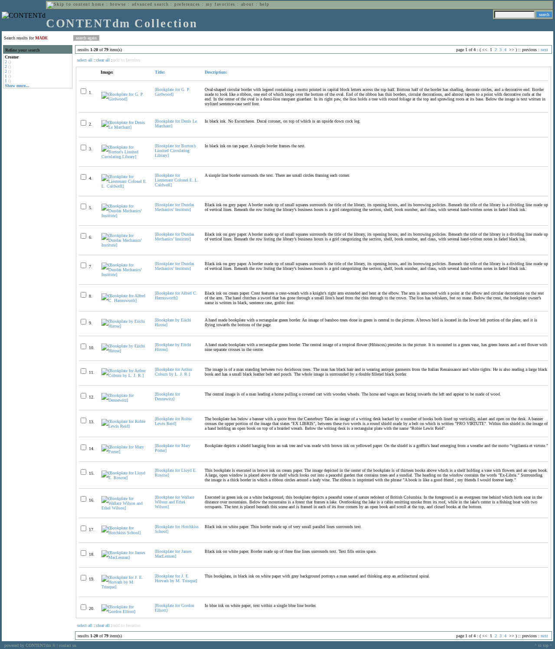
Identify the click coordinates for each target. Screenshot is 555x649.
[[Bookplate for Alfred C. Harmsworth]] (124, 300)
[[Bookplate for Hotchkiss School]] (124, 532)
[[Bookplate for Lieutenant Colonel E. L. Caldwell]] (124, 186)
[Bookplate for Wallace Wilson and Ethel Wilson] (174, 502)
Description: (216, 72)
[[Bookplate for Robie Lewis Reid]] (124, 426)
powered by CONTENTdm (30, 645)
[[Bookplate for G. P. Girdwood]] (124, 99)
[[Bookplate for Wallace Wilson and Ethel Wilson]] (124, 508)
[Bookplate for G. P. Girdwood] (172, 92)
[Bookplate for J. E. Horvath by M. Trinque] (176, 578)
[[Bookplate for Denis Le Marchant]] (124, 127)
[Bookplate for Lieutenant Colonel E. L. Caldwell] (177, 180)
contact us (67, 645)
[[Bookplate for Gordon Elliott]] (124, 611)
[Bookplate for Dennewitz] (167, 396)
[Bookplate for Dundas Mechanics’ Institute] (174, 207)
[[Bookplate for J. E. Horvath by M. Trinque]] (124, 586)
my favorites (220, 4)
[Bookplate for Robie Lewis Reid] (173, 421)
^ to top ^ (543, 645)
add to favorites (127, 60)
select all (84, 60)
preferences (187, 4)
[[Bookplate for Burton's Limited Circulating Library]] (124, 156)
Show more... (17, 85)
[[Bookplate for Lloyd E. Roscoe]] (124, 477)
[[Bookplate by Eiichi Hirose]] (124, 326)
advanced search (150, 4)
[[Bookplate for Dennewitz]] (124, 400)
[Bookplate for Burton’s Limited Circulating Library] (175, 150)
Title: (160, 72)
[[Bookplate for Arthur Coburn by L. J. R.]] (124, 375)
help (265, 4)
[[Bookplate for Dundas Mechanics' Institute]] (124, 215)
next (544, 49)
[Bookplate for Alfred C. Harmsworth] (176, 295)
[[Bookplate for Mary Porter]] (124, 451)
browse (118, 4)
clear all (103, 60)
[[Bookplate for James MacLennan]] (124, 557)
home (98, 4)
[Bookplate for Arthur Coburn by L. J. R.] (173, 371)
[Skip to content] (68, 4)
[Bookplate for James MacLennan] (173, 553)
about (247, 4)
